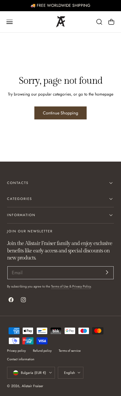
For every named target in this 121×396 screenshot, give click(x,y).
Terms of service (70, 350)
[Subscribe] (107, 272)
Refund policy (42, 350)
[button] (9, 22)
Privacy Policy (81, 286)
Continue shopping (60, 113)
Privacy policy (16, 350)
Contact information (20, 359)
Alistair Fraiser (32, 385)
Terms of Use (60, 286)
